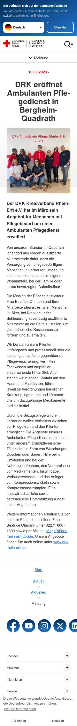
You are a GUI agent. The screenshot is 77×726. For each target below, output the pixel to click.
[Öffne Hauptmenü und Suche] (69, 44)
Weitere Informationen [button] (20, 709)
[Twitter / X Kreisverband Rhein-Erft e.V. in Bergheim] (60, 625)
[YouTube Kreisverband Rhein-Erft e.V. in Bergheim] (28, 625)
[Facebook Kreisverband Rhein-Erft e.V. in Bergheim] (13, 625)
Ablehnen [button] (19, 720)
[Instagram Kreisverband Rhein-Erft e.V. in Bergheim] (44, 625)
